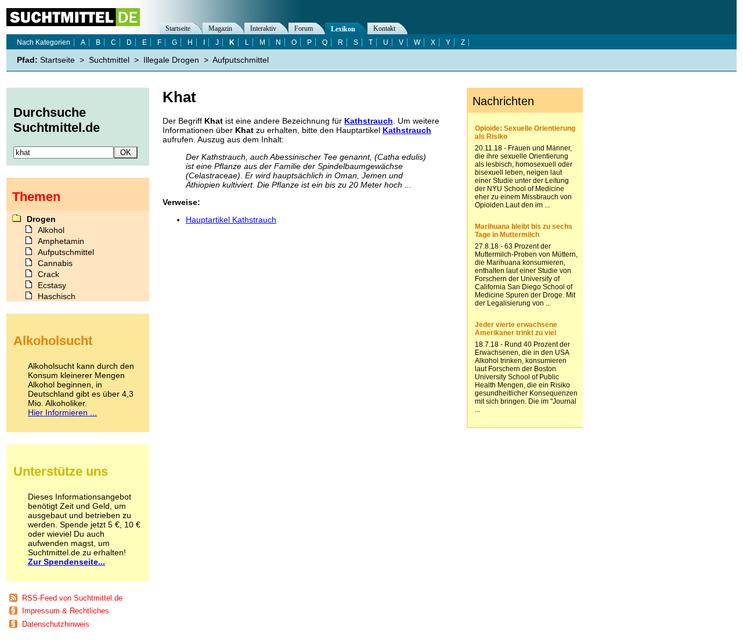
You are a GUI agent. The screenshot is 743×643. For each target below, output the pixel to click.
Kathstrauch (368, 120)
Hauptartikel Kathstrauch (231, 219)
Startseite (177, 28)
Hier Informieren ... (62, 412)
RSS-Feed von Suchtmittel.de (72, 598)
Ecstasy (52, 285)
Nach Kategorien (43, 42)
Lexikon (343, 29)
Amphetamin (61, 241)
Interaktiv (263, 28)
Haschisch (56, 296)
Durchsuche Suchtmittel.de (56, 120)
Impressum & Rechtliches (65, 610)
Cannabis (55, 263)
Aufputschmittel (240, 59)
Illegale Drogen (171, 59)
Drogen (41, 219)
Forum (303, 28)
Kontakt (384, 28)
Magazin (220, 28)
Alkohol (51, 230)
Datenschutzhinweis (55, 624)
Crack (48, 274)
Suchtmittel (109, 59)
